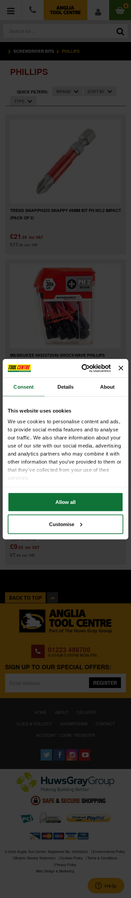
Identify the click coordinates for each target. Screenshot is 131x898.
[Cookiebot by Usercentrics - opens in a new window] (83, 368)
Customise (61, 524)
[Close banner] (121, 368)
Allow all (65, 502)
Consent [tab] (23, 387)
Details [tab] (65, 387)
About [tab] (107, 387)
